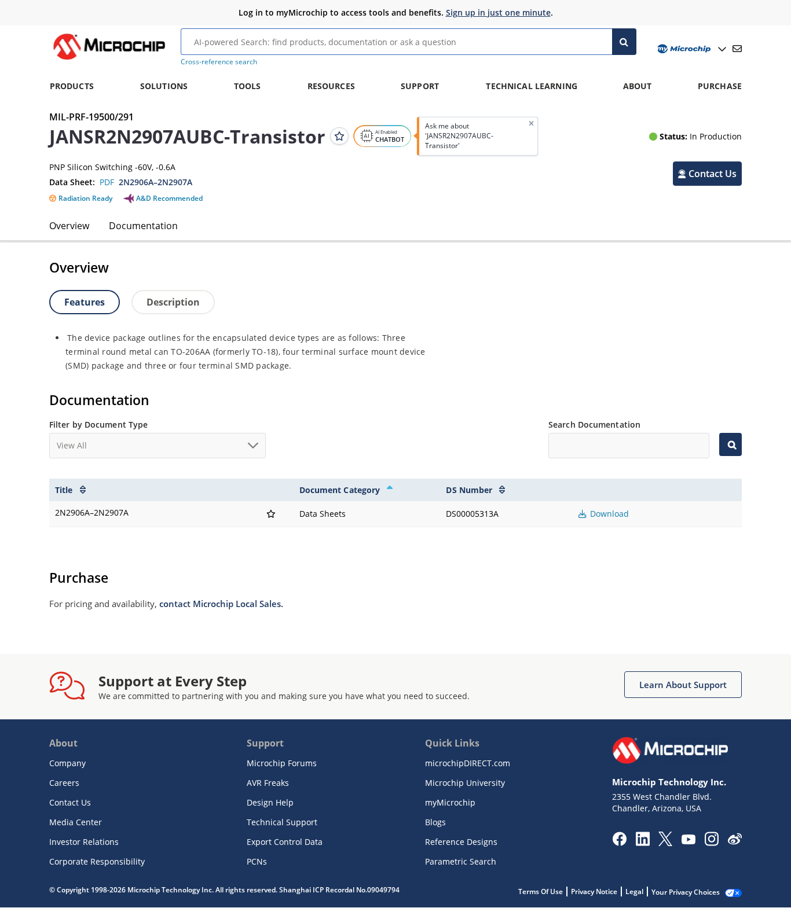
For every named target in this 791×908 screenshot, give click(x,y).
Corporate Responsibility (97, 861)
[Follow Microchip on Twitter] (665, 842)
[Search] (624, 41)
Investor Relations (84, 841)
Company (67, 763)
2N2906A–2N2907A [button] (155, 182)
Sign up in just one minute (498, 12)
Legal (634, 891)
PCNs (257, 861)
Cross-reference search (219, 62)
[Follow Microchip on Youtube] (688, 841)
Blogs (435, 822)
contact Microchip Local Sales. (221, 603)
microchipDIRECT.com (467, 763)
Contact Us (70, 802)
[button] (707, 173)
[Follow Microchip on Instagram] (711, 842)
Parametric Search (460, 861)
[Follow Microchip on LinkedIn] (642, 842)
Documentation (143, 225)
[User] (691, 49)
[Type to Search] (730, 444)
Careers (64, 782)
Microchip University (465, 782)
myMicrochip (450, 802)
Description (173, 302)
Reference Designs (461, 841)
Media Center (75, 822)
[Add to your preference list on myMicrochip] (339, 136)
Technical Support (282, 822)
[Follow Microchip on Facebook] (619, 842)
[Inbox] (737, 48)
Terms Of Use (540, 891)
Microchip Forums (282, 763)
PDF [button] (107, 182)
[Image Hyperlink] (109, 59)
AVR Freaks (268, 782)
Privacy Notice (594, 891)
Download (608, 513)
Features (84, 302)
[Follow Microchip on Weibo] (734, 841)
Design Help (270, 802)
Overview (69, 225)
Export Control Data (285, 841)
